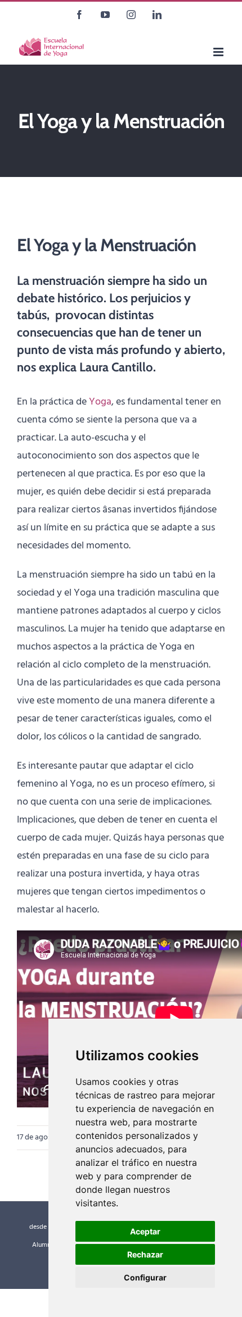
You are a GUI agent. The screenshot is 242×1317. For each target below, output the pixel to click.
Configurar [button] (145, 1277)
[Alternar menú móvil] (219, 52)
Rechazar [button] (145, 1254)
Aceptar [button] (145, 1231)
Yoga (100, 402)
